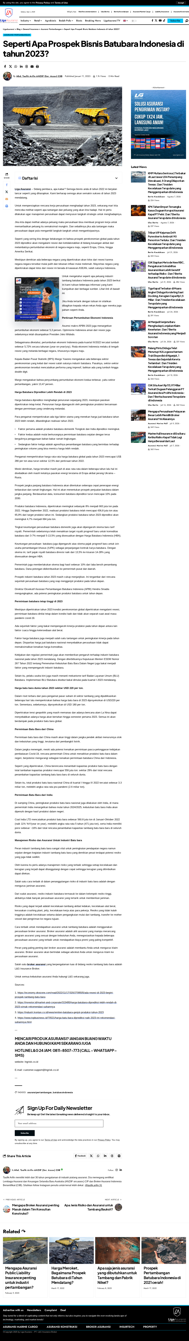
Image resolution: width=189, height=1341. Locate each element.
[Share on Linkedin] (21, 66)
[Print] (37, 66)
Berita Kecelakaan (121, 12)
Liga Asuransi (23, 189)
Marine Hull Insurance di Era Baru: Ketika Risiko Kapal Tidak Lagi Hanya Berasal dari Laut (167, 437)
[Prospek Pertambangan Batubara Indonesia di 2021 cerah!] (163, 1250)
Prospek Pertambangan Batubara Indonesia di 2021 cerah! (162, 1275)
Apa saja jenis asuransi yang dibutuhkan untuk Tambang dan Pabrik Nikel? (117, 1275)
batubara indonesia (63, 1092)
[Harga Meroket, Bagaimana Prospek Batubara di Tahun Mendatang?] (71, 1250)
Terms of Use (61, 3)
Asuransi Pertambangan (17, 35)
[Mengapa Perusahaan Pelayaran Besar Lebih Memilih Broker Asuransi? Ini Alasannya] (138, 415)
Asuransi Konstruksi (181, 12)
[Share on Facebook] (5, 66)
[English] (126, 20)
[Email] (32, 66)
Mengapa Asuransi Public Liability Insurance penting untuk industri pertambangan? (21, 1278)
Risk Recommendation (88, 12)
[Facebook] (152, 20)
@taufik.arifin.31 (93, 1185)
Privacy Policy (43, 3)
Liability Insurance (162, 12)
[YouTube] (160, 20)
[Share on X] (10, 66)
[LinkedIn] (120, 1170)
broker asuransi (36, 964)
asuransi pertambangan (39, 1092)
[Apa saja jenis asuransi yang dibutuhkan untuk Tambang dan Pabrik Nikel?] (117, 1250)
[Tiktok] (164, 20)
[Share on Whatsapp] (16, 66)
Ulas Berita (105, 12)
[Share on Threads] (27, 66)
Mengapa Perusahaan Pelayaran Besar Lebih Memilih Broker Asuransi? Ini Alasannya (166, 415)
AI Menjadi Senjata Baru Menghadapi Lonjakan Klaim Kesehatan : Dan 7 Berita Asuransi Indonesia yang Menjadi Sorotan (167, 329)
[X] (156, 20)
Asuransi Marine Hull (158, 423)
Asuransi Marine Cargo (142, 12)
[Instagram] (116, 1170)
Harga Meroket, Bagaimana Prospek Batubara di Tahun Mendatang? (68, 1275)
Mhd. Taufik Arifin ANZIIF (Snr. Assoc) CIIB (39, 76)
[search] (186, 20)
